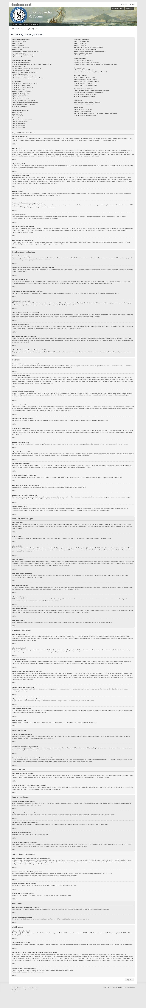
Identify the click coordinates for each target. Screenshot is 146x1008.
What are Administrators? (81, 41)
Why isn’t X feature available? (82, 111)
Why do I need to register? (19, 41)
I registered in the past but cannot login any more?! (26, 51)
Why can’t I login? (17, 49)
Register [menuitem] (124, 4)
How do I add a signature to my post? (23, 87)
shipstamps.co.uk (21, 4)
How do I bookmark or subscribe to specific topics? (88, 92)
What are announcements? (20, 122)
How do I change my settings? (21, 62)
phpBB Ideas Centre (90, 944)
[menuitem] (13, 991)
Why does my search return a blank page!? (86, 81)
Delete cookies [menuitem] (117, 987)
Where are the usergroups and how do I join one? (88, 47)
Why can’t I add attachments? (20, 97)
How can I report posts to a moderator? (23, 101)
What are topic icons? (18, 127)
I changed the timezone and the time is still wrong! (26, 68)
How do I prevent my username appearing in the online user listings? (32, 64)
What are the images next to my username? (24, 72)
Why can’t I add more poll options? (22, 91)
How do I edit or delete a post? (21, 85)
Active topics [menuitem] (129, 8)
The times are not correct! (19, 66)
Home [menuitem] (15, 24)
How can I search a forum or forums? (84, 77)
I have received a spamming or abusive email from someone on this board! (95, 64)
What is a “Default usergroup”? (83, 53)
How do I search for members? (83, 83)
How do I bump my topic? (19, 106)
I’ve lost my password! (18, 53)
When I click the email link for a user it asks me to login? (28, 78)
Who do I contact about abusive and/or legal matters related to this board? (95, 113)
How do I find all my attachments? (84, 104)
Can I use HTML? (17, 114)
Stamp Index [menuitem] (34, 24)
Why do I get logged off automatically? (23, 55)
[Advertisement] (108, 17)
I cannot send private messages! (83, 60)
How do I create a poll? (19, 89)
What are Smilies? (17, 116)
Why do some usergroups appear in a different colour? (90, 51)
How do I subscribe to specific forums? (85, 94)
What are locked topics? (19, 125)
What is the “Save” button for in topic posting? (25, 102)
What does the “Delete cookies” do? (22, 57)
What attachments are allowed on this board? (87, 102)
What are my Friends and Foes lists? (84, 70)
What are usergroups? (80, 45)
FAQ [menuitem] (20, 24)
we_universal (17, 989)
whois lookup (16, 956)
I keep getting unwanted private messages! (86, 62)
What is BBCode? (17, 112)
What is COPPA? (17, 43)
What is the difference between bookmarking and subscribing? (92, 91)
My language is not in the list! (20, 70)
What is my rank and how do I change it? (24, 76)
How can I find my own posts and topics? (86, 85)
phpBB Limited (60, 933)
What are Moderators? (80, 43)
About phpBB (16, 935)
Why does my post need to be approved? (24, 104)
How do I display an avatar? (20, 74)
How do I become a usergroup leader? (85, 49)
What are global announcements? (22, 120)
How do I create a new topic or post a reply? (25, 83)
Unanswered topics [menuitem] (117, 8)
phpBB (68, 305)
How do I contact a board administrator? (85, 115)
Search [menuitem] (26, 24)
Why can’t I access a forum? (20, 95)
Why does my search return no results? (85, 79)
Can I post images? (17, 118)
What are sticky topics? (18, 123)
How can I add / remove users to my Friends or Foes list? (90, 72)
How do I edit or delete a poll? (20, 93)
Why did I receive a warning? (20, 99)
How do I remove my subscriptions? (84, 96)
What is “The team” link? (81, 55)
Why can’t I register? (18, 45)
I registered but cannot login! (20, 47)
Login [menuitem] (133, 4)
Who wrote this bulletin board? (83, 109)
